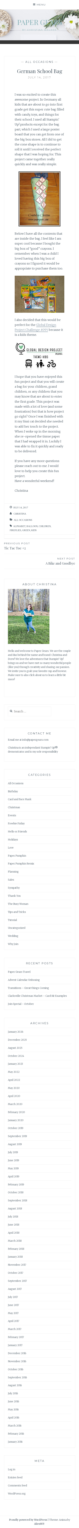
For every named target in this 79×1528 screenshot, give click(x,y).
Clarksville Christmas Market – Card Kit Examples (37, 995)
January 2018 (15, 1256)
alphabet (19, 526)
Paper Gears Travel (19, 971)
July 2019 (13, 1152)
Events (12, 815)
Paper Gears (39, 22)
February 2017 (16, 1337)
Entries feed (15, 1477)
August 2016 (15, 1385)
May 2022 (13, 1072)
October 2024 (16, 1056)
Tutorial (12, 920)
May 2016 (13, 1409)
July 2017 (13, 1297)
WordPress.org (17, 1493)
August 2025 (15, 1048)
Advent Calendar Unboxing (24, 980)
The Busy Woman (18, 904)
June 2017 (13, 1305)
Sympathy (14, 887)
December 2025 (17, 1039)
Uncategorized (16, 928)
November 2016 (17, 1361)
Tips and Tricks (17, 912)
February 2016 (16, 1433)
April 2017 (13, 1321)
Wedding (13, 936)
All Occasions (39, 62)
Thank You (14, 895)
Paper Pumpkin (17, 855)
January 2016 (15, 1441)
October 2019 (15, 1128)
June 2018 (13, 1224)
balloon (32, 526)
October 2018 (16, 1192)
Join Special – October (21, 1004)
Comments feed (17, 1485)
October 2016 (15, 1369)
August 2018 (15, 1208)
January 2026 (15, 1031)
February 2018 (16, 1248)
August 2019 (15, 1144)
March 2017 (14, 1329)
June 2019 (13, 1160)
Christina (20, 514)
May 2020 (14, 1088)
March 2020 (15, 1104)
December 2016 (17, 1353)
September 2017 (17, 1281)
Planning (13, 871)
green (26, 530)
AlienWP (39, 1523)
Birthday (13, 791)
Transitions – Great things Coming (28, 988)
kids (34, 530)
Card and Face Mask (19, 799)
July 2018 (13, 1216)
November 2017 (17, 1264)
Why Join (13, 944)
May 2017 (13, 1313)
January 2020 (16, 1120)
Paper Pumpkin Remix (21, 863)
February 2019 (16, 1184)
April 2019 (13, 1176)
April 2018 (13, 1232)
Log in (11, 1469)
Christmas (14, 807)
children (45, 526)
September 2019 (17, 1136)
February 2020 (16, 1112)
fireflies (15, 530)
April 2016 (13, 1417)
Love (11, 847)
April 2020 (14, 1096)
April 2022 (14, 1080)
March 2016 (14, 1425)
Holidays (13, 839)
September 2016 (17, 1377)
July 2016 (13, 1393)
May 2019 (13, 1168)
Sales (11, 879)
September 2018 (17, 1200)
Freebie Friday (16, 823)
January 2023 (15, 1063)
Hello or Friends (17, 831)
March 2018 (15, 1240)
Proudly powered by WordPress (28, 1519)
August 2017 (15, 1289)
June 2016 (13, 1401)
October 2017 (15, 1272)
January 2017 (15, 1345)
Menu (41, 4)
